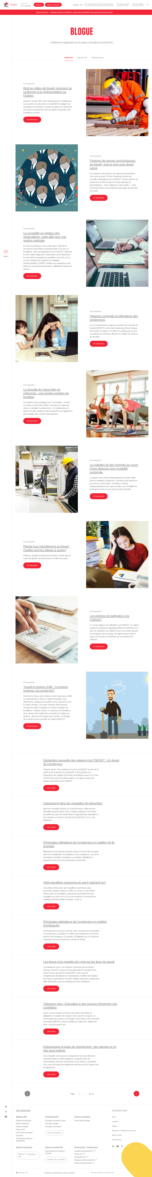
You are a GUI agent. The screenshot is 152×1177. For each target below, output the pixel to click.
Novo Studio (139, 5)
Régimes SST (21, 1117)
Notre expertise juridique (82, 1120)
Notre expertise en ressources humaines (55, 1152)
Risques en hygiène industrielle (84, 1160)
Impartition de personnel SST (83, 1151)
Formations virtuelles (52, 1123)
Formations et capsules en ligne (55, 1120)
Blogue (114, 1126)
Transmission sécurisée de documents (100, 5)
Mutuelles (39, 5)
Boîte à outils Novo (42, 12)
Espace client (124, 5)
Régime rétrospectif (53, 5)
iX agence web (109, 1172)
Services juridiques (82, 1117)
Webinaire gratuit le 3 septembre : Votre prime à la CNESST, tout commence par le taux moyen (82, 12)
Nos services (23, 1110)
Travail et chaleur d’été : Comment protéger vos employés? (45, 688)
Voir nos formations (54, 1133)
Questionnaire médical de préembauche (24, 1139)
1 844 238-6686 (25, 6)
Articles (68, 58)
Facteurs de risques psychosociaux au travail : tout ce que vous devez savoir (112, 164)
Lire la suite (51, 788)
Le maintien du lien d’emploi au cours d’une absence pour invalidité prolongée (114, 468)
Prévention (19, 1135)
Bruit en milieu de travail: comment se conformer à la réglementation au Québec (47, 91)
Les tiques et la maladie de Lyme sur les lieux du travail (78, 961)
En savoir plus (32, 119)
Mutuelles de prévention (23, 1120)
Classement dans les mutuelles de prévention (72, 803)
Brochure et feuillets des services (124, 1130)
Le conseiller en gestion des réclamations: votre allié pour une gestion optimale (44, 236)
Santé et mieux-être (24, 1147)
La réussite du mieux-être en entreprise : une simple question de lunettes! (46, 393)
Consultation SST (80, 1157)
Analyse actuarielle (22, 1126)
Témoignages (97, 58)
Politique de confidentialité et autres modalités (59, 1172)
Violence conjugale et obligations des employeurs (114, 317)
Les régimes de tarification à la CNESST (109, 617)
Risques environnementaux (83, 1163)
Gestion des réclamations (24, 1132)
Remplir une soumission (56, 1159)
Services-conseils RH (54, 1147)
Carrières (76, 5)
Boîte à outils (117, 1135)
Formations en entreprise (53, 1126)
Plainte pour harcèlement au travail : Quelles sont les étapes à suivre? (46, 548)
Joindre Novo (117, 1139)
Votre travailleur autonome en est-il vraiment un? (74, 882)
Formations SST (51, 1117)
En (81, 5)
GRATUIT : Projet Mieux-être (27, 1155)
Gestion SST (78, 1154)
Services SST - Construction (86, 1147)
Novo (114, 1117)
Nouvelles (82, 58)
